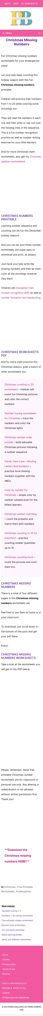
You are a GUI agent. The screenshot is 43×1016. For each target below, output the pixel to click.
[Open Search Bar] (39, 33)
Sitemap (6, 974)
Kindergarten (23, 891)
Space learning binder (12, 935)
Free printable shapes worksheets (17, 920)
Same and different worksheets (16, 939)
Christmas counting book (19, 557)
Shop (15, 3)
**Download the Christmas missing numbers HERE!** (18, 855)
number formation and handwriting (21, 297)
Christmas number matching (21, 514)
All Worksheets (29, 3)
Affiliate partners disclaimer (15, 997)
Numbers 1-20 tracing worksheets (17, 916)
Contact (6, 959)
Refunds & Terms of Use (14, 988)
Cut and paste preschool (13, 930)
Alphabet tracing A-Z (11, 911)
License (6, 993)
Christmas (10, 887)
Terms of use (8, 969)
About (7, 3)
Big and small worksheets (13, 925)
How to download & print (14, 983)
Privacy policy (9, 964)
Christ (8, 533)
